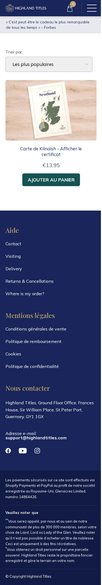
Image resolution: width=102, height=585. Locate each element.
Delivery (13, 268)
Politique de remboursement (33, 341)
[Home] (25, 8)
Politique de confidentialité (32, 366)
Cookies (13, 354)
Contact (13, 243)
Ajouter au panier (51, 180)
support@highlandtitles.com (36, 437)
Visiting (13, 256)
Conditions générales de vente (35, 329)
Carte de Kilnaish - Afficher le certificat (51, 151)
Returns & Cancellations (29, 281)
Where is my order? (24, 293)
